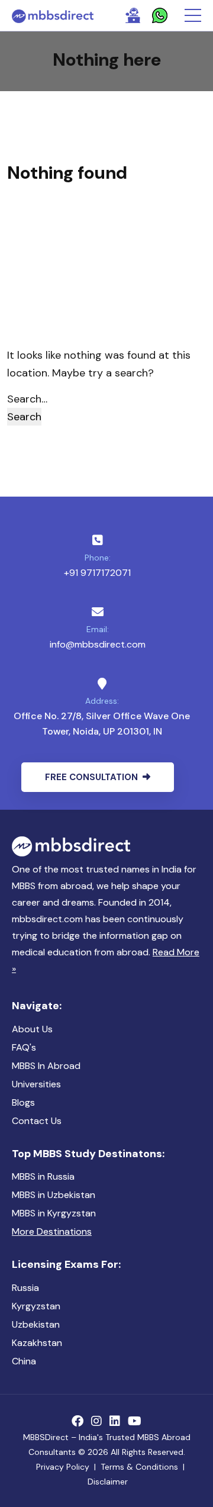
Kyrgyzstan (36, 1306)
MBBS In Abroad (46, 1066)
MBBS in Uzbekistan (53, 1195)
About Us (32, 1029)
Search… (27, 399)
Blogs (23, 1102)
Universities (36, 1084)
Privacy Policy (62, 1466)
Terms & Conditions (139, 1466)
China (24, 1361)
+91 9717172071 (97, 572)
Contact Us (37, 1121)
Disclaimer (108, 1481)
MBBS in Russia (43, 1176)
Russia (25, 1287)
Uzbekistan (36, 1324)
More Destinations (52, 1231)
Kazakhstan (37, 1343)
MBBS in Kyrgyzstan (54, 1213)
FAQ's (24, 1047)
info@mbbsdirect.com (98, 644)
